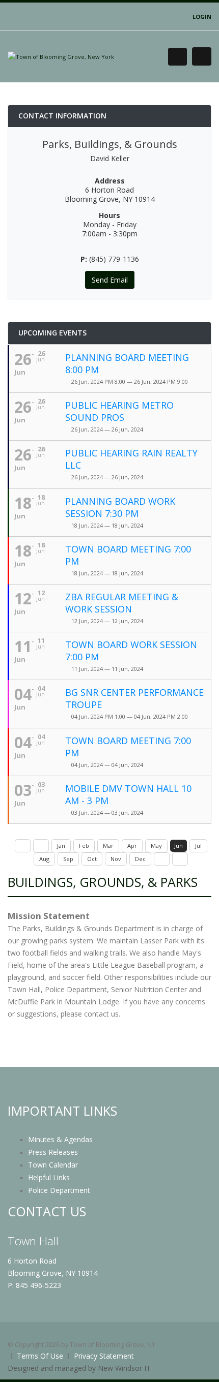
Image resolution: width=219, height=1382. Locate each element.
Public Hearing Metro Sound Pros (119, 411)
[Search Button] (177, 57)
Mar (108, 845)
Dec (140, 859)
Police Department (59, 1190)
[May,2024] (41, 845)
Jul (198, 845)
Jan (61, 845)
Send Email (110, 280)
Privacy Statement (104, 1356)
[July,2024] (162, 859)
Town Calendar (53, 1165)
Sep (68, 859)
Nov (116, 859)
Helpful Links (49, 1177)
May (156, 845)
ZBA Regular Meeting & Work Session (121, 603)
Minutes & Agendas (60, 1139)
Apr (132, 845)
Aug (44, 859)
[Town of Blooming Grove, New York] (61, 56)
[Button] (201, 56)
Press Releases (53, 1152)
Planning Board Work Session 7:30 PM (120, 507)
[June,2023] (23, 845)
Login (202, 16)
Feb (84, 845)
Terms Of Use (40, 1356)
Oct (92, 859)
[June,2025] (180, 859)
